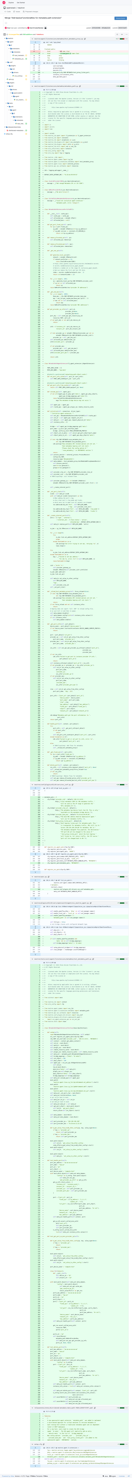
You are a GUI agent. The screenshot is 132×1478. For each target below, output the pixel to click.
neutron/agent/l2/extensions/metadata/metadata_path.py (56, 86)
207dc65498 (96, 28)
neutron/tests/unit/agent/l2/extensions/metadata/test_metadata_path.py (62, 959)
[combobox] (117, 34)
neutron (21, 8)
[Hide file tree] (5, 34)
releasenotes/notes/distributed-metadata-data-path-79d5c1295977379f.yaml (63, 1408)
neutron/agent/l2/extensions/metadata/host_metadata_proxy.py (58, 39)
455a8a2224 (106, 28)
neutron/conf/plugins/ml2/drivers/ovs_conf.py (52, 784)
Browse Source (120, 18)
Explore (11, 2)
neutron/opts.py (40, 877)
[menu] (126, 34)
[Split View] (122, 34)
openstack (11, 8)
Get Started (21, 2)
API (129, 1476)
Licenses (122, 1476)
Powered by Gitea (8, 1476)
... (6, 22)
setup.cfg (38, 1444)
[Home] (4, 2)
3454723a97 (122, 28)
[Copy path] (84, 38)
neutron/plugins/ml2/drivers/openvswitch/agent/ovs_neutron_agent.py (61, 903)
